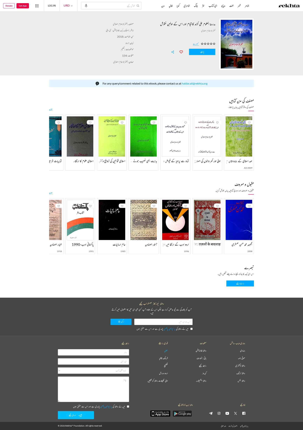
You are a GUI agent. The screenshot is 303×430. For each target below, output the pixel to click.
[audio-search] (86, 5)
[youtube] (227, 413)
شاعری (187, 6)
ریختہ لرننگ (240, 373)
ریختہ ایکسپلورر (201, 380)
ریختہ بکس (241, 380)
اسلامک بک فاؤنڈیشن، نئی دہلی (117, 30)
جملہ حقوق (223, 426)
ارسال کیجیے (72, 415)
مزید (50, 108)
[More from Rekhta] (37, 5)
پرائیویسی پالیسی (170, 328)
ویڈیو (223, 6)
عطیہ (166, 350)
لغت (231, 6)
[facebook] (244, 413)
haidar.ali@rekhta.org (194, 83)
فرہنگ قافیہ (163, 358)
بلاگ (196, 6)
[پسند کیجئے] (179, 51)
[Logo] (289, 6)
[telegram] (211, 413)
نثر (203, 6)
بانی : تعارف (201, 358)
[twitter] (235, 413)
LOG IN (52, 5)
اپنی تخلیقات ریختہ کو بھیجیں (158, 380)
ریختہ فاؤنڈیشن (201, 350)
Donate (8, 5)
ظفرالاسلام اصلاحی (120, 24)
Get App (23, 5)
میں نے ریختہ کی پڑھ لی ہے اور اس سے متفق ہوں (162, 328)
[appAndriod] (182, 413)
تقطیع (166, 365)
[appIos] (160, 413)
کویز (178, 6)
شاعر (247, 6)
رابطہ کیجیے (202, 365)
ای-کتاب (213, 6)
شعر (239, 6)
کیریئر (204, 373)
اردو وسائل (163, 373)
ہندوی (242, 350)
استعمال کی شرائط (233, 426)
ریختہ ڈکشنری (240, 365)
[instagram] (219, 413)
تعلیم (122, 49)
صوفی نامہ (241, 358)
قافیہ (170, 6)
